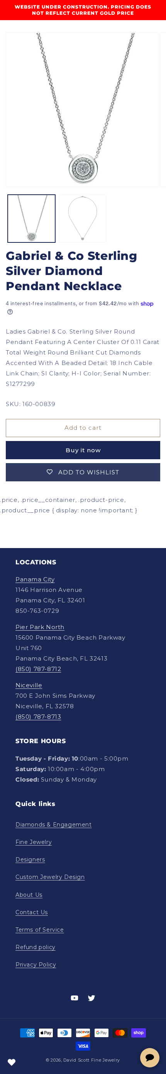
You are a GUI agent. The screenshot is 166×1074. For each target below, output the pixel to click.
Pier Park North (39, 627)
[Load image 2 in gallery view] (83, 218)
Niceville (28, 685)
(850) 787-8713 (38, 716)
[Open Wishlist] (11, 1062)
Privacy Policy (35, 964)
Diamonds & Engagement (53, 824)
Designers (30, 859)
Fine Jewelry (33, 842)
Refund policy (35, 947)
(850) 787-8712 (38, 669)
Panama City (35, 579)
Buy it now (83, 450)
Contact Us (31, 912)
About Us (28, 894)
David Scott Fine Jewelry (91, 1060)
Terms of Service (39, 929)
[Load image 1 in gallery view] (31, 218)
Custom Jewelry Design (50, 876)
